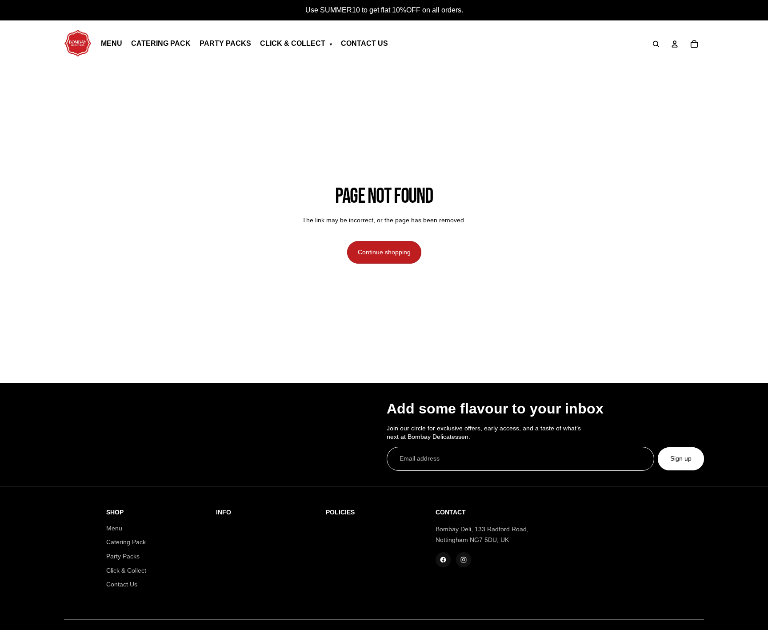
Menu (114, 528)
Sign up (681, 458)
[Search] (656, 44)
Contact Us (121, 584)
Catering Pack (126, 542)
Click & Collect (126, 570)
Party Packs (123, 556)
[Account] (674, 44)
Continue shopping (384, 252)
